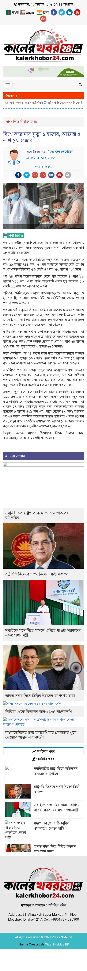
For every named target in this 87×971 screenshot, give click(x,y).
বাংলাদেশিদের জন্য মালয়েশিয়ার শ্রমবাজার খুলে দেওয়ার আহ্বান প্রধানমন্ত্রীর (40, 735)
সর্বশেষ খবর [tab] (45, 751)
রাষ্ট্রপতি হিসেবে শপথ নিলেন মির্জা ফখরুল (37, 574)
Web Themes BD (57, 944)
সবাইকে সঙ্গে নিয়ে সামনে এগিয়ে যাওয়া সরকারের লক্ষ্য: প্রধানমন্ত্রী (43, 633)
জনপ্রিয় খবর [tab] (45, 758)
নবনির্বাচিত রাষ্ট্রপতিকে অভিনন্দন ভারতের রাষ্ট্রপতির (37, 515)
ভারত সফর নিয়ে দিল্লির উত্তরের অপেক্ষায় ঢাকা (40, 695)
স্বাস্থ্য (33, 121)
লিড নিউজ (21, 121)
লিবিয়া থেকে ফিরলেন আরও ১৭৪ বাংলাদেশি (38, 711)
